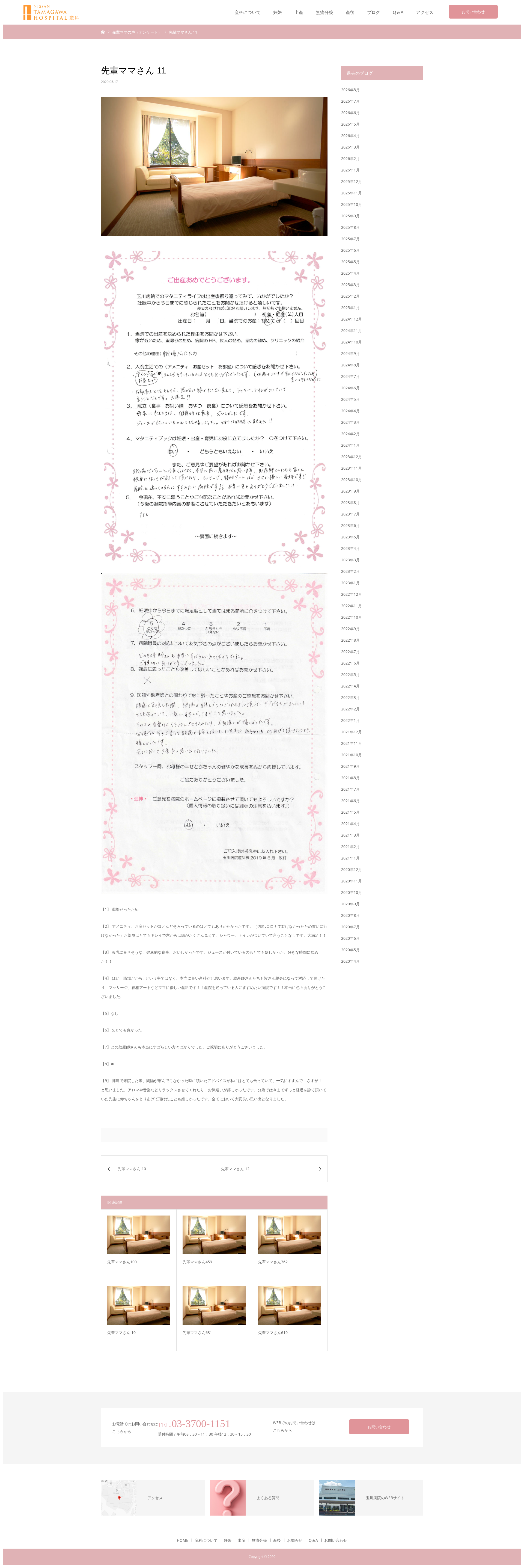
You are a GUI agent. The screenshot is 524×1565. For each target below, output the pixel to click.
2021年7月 (350, 789)
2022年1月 (350, 720)
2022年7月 (350, 651)
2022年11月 (351, 605)
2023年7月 (350, 514)
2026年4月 (350, 135)
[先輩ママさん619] (289, 1305)
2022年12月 (351, 594)
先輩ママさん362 (273, 1261)
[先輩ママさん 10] (138, 1305)
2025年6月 (350, 250)
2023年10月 (351, 479)
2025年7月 (350, 238)
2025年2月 (350, 296)
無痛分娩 (324, 12)
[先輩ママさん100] (138, 1235)
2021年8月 (350, 777)
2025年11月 (351, 192)
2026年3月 (350, 147)
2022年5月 (350, 674)
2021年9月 (350, 766)
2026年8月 (350, 89)
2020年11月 (351, 881)
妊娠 (277, 12)
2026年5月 (350, 124)
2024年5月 (350, 399)
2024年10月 (351, 342)
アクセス (424, 12)
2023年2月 (350, 571)
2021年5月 (350, 812)
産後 (350, 12)
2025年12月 (351, 181)
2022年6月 (350, 663)
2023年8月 (350, 502)
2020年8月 (350, 915)
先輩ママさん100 (122, 1261)
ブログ (373, 12)
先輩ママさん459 (197, 1261)
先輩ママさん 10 (121, 1332)
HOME (182, 1540)
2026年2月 (350, 158)
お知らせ (294, 1540)
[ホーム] (103, 31)
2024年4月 (350, 410)
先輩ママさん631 (197, 1332)
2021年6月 (350, 800)
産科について (247, 12)
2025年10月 (351, 204)
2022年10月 (351, 617)
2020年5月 (350, 949)
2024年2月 (350, 433)
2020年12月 (351, 869)
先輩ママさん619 (273, 1332)
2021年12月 (351, 731)
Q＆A (398, 12)
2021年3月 (350, 835)
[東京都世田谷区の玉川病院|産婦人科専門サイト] (54, 12)
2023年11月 (351, 468)
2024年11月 (351, 330)
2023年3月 (350, 559)
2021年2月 (350, 846)
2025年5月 (350, 261)
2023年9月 (350, 491)
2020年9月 (350, 903)
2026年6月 (350, 112)
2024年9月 (350, 353)
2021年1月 (350, 858)
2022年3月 (350, 697)
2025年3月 (350, 284)
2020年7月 (350, 926)
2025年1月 (350, 307)
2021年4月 (350, 823)
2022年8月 (350, 640)
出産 (298, 12)
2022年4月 (350, 686)
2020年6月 (350, 938)
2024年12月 (351, 319)
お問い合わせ (473, 11)
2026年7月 (350, 101)
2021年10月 (351, 754)
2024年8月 (350, 364)
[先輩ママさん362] (289, 1235)
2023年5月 (350, 537)
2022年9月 (350, 628)
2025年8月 (350, 227)
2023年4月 (350, 548)
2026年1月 (350, 170)
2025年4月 (350, 273)
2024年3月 (350, 422)
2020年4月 (350, 961)
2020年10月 (351, 892)
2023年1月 (350, 582)
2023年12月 (351, 456)
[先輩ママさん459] (214, 1235)
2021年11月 (351, 743)
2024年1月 (350, 445)
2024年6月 (350, 387)
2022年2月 (350, 709)
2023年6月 (350, 525)
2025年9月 (350, 215)
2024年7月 (350, 376)
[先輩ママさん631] (214, 1305)
